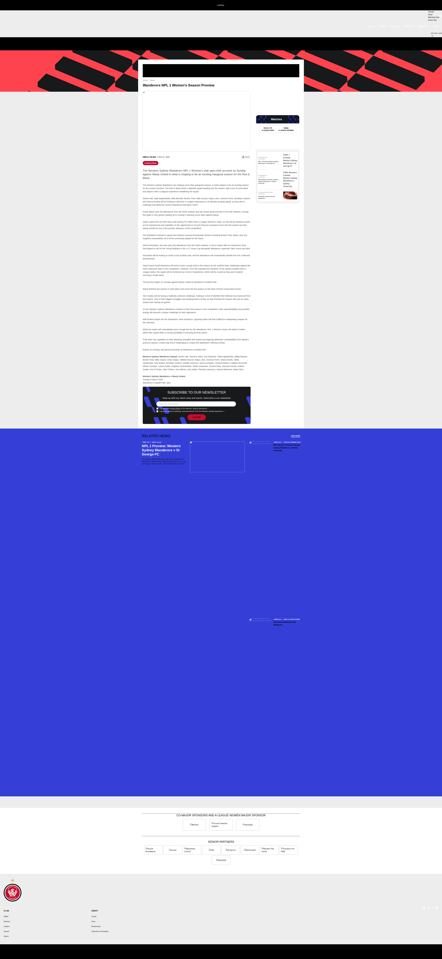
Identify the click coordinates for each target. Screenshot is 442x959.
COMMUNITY (423, 26)
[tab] (267, 129)
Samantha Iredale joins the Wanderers (284, 623)
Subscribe (196, 417)
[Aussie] (173, 850)
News (152, 80)
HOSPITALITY (409, 26)
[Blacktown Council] (192, 850)
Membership (95, 926)
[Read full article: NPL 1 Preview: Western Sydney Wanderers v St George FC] (290, 160)
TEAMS (381, 26)
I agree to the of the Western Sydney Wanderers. (184, 408)
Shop (93, 921)
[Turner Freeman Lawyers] (221, 824)
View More (295, 436)
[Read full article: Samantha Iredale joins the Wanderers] (290, 195)
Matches (7, 921)
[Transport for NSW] (289, 850)
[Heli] (211, 850)
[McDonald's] (250, 850)
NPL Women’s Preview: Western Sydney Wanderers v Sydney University (268, 181)
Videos (6, 936)
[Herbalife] (247, 824)
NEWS (370, 26)
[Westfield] (221, 860)
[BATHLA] (194, 824)
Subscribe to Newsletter (100, 931)
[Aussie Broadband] (153, 850)
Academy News (151, 163)
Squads (6, 931)
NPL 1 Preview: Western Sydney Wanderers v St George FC (161, 450)
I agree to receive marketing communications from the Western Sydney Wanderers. (192, 411)
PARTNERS (394, 26)
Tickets (93, 916)
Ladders (7, 926)
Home (145, 80)
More (435, 26)
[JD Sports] (231, 850)
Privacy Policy (175, 408)
